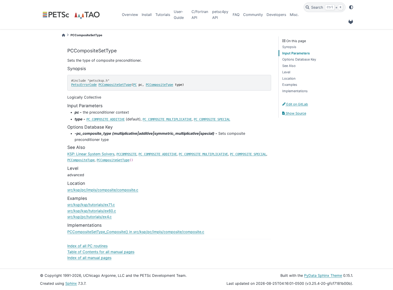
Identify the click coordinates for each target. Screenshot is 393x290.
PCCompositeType (159, 84)
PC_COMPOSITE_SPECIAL (212, 119)
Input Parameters (296, 53)
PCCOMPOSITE (126, 154)
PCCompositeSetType (114, 84)
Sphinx (71, 283)
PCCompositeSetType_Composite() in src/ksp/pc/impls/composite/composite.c (135, 231)
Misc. (294, 14)
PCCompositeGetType (113, 160)
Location (288, 78)
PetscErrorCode (84, 84)
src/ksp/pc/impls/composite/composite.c (102, 190)
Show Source (295, 113)
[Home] (63, 35)
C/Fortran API (199, 14)
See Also (289, 66)
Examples (289, 84)
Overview (130, 14)
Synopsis (289, 47)
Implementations (295, 91)
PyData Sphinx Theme (323, 275)
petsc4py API (220, 14)
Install (147, 14)
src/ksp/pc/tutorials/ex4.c (89, 216)
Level (286, 72)
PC (135, 84)
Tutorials (162, 14)
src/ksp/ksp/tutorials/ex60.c (91, 211)
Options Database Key (299, 59)
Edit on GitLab (296, 104)
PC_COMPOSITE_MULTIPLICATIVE (167, 119)
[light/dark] (351, 7)
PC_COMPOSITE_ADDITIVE (105, 119)
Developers (276, 14)
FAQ (236, 14)
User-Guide (179, 14)
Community (253, 14)
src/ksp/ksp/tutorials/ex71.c (91, 204)
